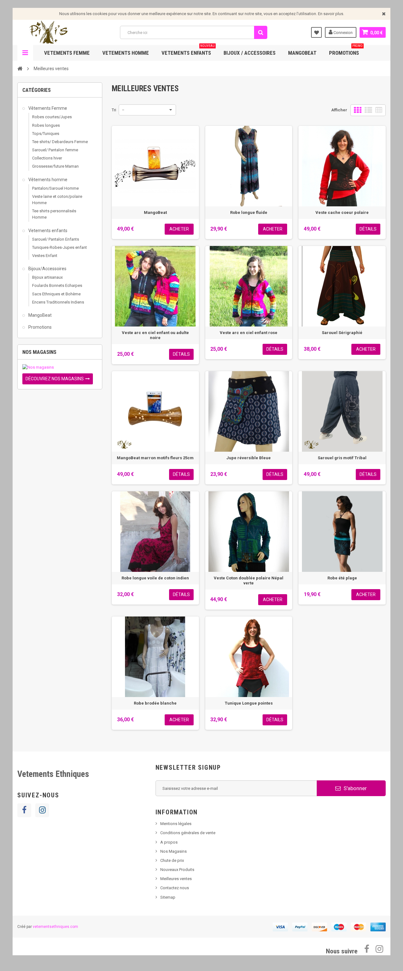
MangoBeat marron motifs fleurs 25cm (155, 457)
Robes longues (46, 125)
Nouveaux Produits (177, 869)
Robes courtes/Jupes (52, 116)
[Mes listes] (316, 32)
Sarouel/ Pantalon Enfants (55, 239)
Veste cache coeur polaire (342, 212)
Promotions (346, 50)
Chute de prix (172, 860)
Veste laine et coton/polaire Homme (57, 199)
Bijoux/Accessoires (46, 268)
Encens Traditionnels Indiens (58, 302)
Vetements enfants (188, 50)
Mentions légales (175, 823)
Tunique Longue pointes (249, 703)
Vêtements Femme (47, 108)
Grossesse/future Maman (55, 166)
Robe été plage (342, 578)
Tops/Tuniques (45, 133)
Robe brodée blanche (155, 703)
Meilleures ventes (176, 878)
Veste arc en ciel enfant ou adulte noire (155, 335)
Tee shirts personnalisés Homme (54, 214)
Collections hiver (47, 158)
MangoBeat (39, 315)
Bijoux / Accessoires (249, 53)
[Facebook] (24, 810)
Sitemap (167, 897)
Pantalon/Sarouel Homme (55, 188)
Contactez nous (174, 887)
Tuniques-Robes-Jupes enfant (59, 247)
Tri (114, 110)
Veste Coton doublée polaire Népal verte (248, 580)
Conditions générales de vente (187, 832)
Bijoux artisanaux (47, 277)
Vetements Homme (125, 53)
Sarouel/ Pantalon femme (55, 150)
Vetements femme (67, 53)
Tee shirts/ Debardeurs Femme (60, 141)
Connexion (342, 32)
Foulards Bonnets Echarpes (57, 285)
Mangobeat (302, 53)
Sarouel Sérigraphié (342, 332)
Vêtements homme (47, 179)
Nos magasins (39, 352)
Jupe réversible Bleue (248, 457)
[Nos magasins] (59, 367)
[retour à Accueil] (19, 68)
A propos (169, 842)
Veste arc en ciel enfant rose (248, 332)
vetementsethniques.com (55, 926)
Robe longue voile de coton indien (155, 578)
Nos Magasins (173, 851)
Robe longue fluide (248, 212)
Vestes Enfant (44, 255)
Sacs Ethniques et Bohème (56, 294)
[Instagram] (42, 810)
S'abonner (354, 788)
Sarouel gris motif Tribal (342, 457)
